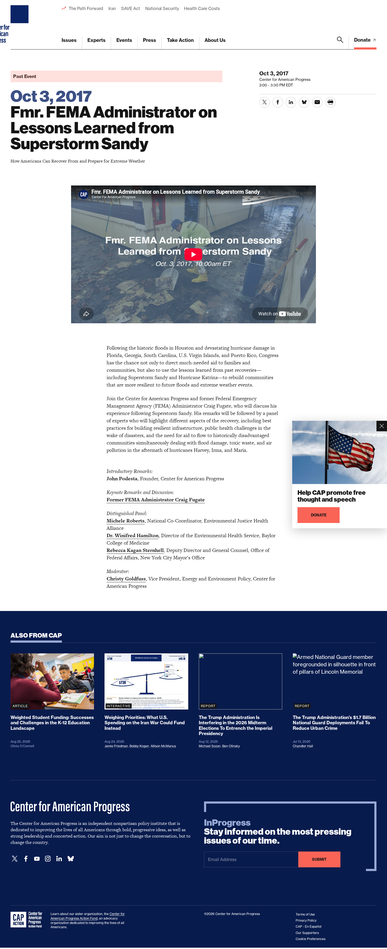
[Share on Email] (317, 102)
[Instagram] (48, 858)
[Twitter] (15, 858)
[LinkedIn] (59, 858)
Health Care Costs (202, 8)
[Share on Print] (330, 102)
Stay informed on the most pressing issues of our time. (277, 831)
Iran (112, 8)
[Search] (340, 43)
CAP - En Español (308, 926)
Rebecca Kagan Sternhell (135, 550)
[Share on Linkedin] (291, 102)
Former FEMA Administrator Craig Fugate (156, 499)
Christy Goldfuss (126, 578)
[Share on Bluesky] (304, 102)
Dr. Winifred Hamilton (132, 535)
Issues (69, 40)
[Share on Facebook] (277, 102)
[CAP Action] (28, 920)
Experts (96, 40)
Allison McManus (163, 746)
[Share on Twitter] (264, 102)
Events (124, 40)
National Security (162, 8)
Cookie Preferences (310, 939)
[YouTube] (37, 858)
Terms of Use (305, 914)
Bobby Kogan (139, 746)
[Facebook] (26, 858)
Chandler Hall (303, 746)
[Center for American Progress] (20, 24)
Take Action (180, 40)
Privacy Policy (306, 920)
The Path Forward (86, 8)
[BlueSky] (70, 858)
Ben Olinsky (231, 746)
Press (149, 40)
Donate (363, 40)
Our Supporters (307, 933)
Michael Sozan (210, 746)
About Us (215, 40)
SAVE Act (130, 8)
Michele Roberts (126, 520)
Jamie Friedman (116, 746)
